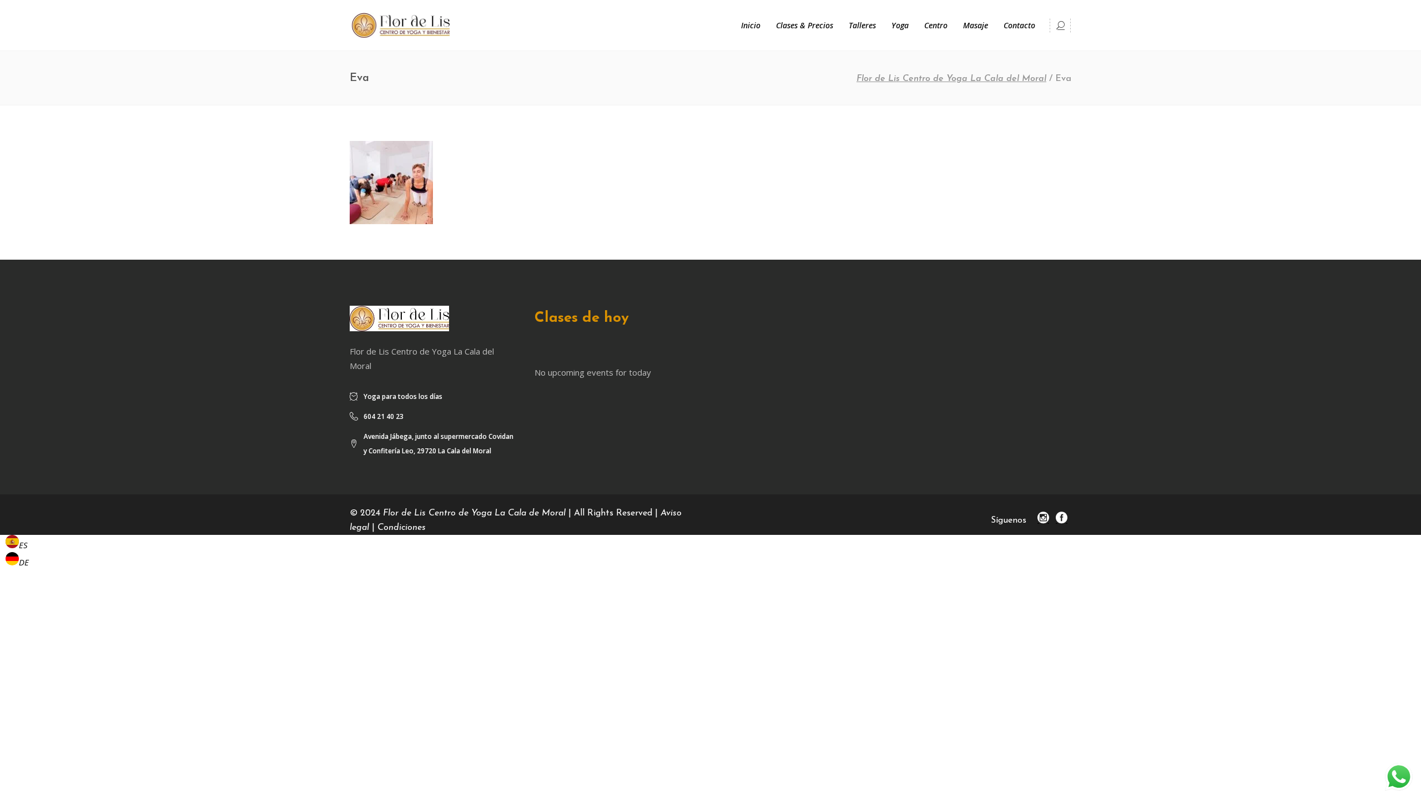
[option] (17, 560)
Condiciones (401, 527)
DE (24, 562)
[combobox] (17, 543)
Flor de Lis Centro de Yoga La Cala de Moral (474, 513)
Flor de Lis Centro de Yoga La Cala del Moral (951, 78)
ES (23, 544)
